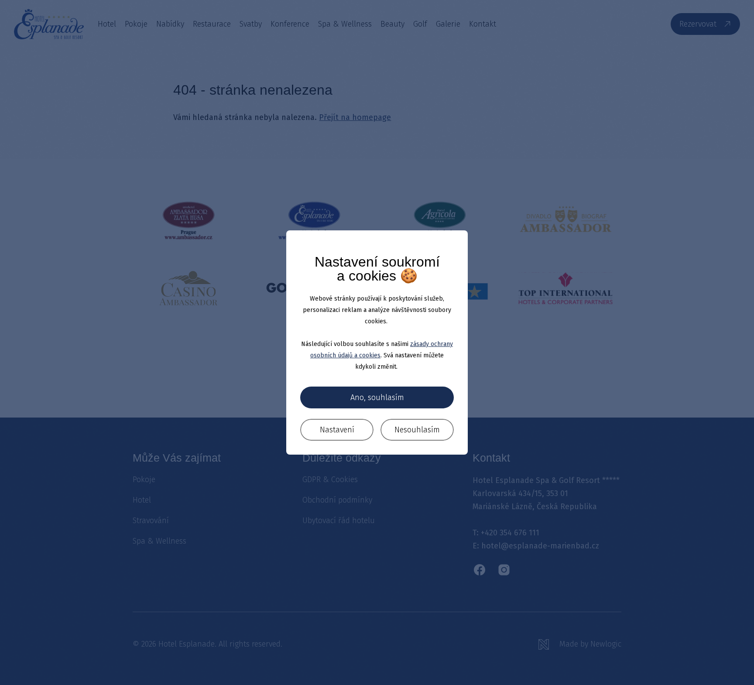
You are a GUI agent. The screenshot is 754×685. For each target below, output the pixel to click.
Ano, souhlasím (377, 397)
